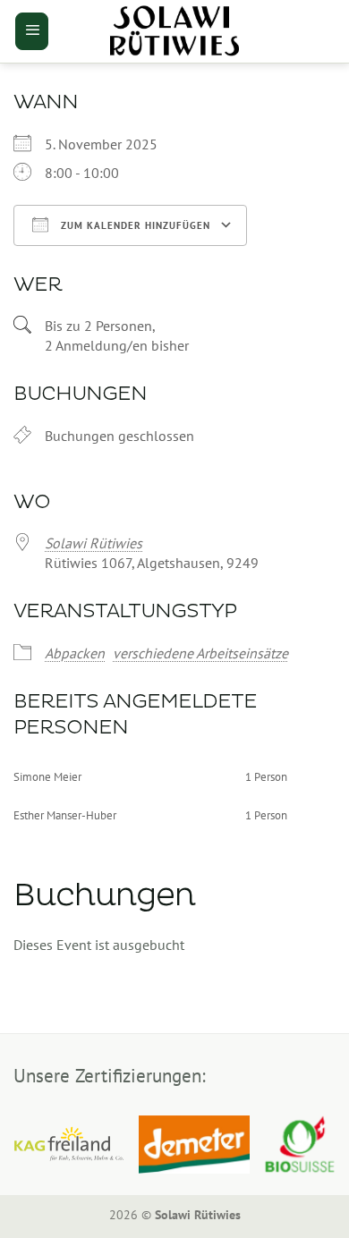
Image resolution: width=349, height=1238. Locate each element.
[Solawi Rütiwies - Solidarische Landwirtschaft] (174, 31)
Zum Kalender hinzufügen (133, 225)
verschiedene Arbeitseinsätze (200, 653)
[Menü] (32, 31)
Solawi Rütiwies (93, 543)
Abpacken (75, 653)
